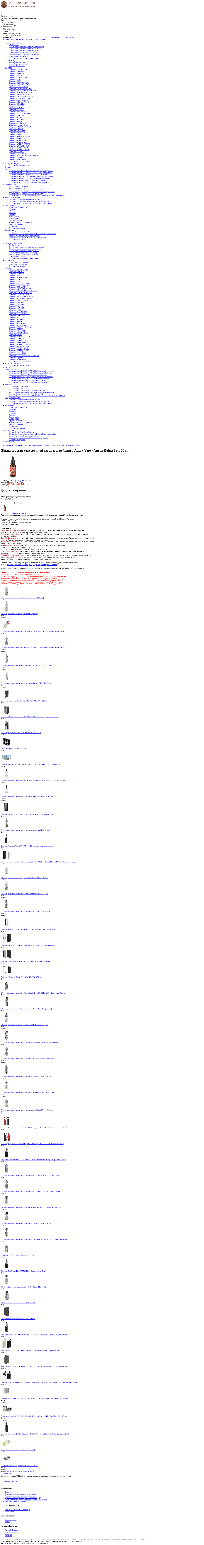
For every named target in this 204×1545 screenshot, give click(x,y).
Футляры (12, 213)
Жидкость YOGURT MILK (19, 146)
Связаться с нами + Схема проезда (17, 1510)
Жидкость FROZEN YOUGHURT (21, 96)
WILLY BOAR (9, 499)
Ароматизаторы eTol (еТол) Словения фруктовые (27, 180)
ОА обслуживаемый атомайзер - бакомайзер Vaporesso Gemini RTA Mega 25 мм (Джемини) (34, 1239)
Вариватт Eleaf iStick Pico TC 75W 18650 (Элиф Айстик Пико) (23, 1271)
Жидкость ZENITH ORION (19, 148)
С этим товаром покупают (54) (20, 513)
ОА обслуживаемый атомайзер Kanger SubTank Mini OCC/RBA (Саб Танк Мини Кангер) (33, 631)
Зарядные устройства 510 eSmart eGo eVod (24, 199)
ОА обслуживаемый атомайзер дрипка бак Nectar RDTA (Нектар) (24, 878)
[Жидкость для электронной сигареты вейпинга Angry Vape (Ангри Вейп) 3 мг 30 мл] (13, 478)
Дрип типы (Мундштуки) (18, 207)
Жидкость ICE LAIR (16, 110)
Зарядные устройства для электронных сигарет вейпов (29, 201)
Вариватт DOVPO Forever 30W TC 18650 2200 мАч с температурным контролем (30, 717)
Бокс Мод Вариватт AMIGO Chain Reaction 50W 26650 (21, 733)
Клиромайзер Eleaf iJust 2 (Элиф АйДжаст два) (18, 1450)
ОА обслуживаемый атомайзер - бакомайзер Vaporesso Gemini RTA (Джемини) (29, 1043)
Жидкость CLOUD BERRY (19, 83)
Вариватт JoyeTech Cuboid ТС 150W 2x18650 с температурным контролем (28, 929)
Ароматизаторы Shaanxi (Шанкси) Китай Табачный (28, 175)
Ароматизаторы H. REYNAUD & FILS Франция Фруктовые (31, 171)
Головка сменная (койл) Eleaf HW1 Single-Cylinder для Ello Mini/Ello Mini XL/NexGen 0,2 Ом (34, 1398)
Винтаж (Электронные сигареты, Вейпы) (24, 58)
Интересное (9, 442)
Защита (12, 215)
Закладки (8, 1534)
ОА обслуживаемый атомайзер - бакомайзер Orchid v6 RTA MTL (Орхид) (27, 665)
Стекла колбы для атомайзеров (20, 222)
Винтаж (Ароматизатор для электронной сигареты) (28, 182)
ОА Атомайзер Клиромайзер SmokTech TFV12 (18, 1303)
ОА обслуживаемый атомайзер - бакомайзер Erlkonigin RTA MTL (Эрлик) (27, 796)
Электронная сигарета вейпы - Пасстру (23, 52)
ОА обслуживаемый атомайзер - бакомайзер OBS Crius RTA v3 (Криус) (26, 1110)
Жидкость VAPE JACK (17, 140)
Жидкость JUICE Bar (16, 115)
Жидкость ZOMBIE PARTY (19, 150)
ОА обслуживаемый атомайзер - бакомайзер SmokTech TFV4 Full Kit (26, 1076)
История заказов (11, 1532)
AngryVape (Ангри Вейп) (22, 480)
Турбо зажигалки (15, 220)
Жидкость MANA (15, 117)
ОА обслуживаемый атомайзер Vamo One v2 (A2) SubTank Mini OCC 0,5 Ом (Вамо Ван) (33, 780)
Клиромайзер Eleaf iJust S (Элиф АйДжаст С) (17, 1255)
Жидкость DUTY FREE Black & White (23, 91)
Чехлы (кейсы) (14, 217)
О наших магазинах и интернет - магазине (20, 1494)
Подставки (13, 226)
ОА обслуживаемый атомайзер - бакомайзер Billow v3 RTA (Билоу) (25, 1025)
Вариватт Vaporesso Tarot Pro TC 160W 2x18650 (18, 1319)
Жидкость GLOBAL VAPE (19, 102)
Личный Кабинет (13, 39)
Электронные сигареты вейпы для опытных (25, 49)
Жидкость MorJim (15, 121)
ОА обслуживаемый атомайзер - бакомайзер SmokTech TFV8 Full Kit (26, 1223)
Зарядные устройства (13, 197)
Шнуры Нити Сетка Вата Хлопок (21, 232)
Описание (4, 513)
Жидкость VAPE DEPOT (18, 138)
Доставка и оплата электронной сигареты (20, 1496)
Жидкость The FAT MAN (18, 112)
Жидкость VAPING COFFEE (19, 144)
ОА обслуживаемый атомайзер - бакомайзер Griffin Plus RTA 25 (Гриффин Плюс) (30, 1191)
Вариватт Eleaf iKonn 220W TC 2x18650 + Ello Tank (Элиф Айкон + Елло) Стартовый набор (34, 1335)
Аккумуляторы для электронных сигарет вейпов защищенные (32, 192)
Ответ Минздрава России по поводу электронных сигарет (26, 1500)
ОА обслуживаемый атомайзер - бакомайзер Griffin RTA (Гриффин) (25, 911)
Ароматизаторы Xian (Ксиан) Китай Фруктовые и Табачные (31, 176)
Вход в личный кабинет (53, 37)
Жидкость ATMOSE (16, 71)
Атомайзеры (9, 60)
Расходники (9, 230)
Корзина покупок (25, 39)
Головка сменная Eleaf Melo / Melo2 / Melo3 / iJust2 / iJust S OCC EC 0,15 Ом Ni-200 (31, 764)
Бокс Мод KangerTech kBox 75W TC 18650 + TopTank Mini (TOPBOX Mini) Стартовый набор (35, 1128)
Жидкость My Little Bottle (18, 125)
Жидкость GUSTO (16, 106)
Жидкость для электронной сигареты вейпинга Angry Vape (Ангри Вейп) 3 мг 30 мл (48, 445)
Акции (7, 1522)
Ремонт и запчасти (16, 224)
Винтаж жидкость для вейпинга (21, 161)
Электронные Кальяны (17, 56)
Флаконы (12, 209)
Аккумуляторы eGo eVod (18, 188)
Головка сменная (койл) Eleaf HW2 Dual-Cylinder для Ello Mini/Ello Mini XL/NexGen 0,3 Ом (34, 1416)
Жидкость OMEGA (16, 129)
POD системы (14, 45)
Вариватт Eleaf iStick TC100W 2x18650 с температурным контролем (25, 961)
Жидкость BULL (15, 81)
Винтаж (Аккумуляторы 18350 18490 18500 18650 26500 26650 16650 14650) (37, 196)
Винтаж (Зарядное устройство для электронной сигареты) (30, 203)
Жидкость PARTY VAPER (18, 133)
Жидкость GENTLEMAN (18, 100)
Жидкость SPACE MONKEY (19, 136)
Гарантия (8, 1492)
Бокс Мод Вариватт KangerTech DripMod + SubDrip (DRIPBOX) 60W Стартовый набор (32, 1144)
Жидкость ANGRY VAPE (18, 70)
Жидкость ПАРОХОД (17, 152)
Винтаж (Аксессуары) (17, 228)
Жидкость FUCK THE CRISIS (20, 98)
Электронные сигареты (13, 43)
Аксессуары (9, 205)
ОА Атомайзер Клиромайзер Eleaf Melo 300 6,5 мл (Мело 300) (23, 1287)
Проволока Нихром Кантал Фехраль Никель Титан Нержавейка (32, 234)
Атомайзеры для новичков (18, 62)
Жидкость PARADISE (17, 131)
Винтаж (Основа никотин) (19, 165)
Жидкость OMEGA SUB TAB (20, 127)
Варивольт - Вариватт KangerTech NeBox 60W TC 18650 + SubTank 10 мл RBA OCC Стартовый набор (38, 862)
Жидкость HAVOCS (16, 108)
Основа (8, 167)
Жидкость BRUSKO (16, 79)
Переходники (14, 218)
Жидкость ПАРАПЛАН (17, 154)
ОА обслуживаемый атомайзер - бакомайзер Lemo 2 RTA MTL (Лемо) (26, 683)
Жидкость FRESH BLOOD (19, 94)
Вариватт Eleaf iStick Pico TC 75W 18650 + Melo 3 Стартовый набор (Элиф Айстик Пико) (33, 1160)
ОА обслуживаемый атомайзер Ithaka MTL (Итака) (19, 614)
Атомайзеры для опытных (18, 64)
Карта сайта (9, 1512)
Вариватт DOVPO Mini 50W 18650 (13, 749)
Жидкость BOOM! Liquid (18, 77)
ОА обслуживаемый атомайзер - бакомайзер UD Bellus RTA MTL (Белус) (27, 1092)
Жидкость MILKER (16, 119)
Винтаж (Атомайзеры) (17, 66)
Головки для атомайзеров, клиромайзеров (24, 236)
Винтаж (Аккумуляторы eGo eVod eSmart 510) (26, 194)
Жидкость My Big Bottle (18, 123)
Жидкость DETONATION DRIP (20, 89)
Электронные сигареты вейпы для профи (24, 50)
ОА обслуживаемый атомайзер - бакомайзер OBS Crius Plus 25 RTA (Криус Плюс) (30, 1175)
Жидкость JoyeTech (16, 157)
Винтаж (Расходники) (17, 239)
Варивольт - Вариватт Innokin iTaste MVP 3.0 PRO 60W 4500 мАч (24, 701)
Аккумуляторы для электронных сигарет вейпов (27, 190)
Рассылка (8, 1536)
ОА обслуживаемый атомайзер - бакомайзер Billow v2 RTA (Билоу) (25, 894)
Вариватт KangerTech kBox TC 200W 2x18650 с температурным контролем (28, 945)
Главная (4, 39)
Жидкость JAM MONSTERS (19, 113)
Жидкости (8, 68)
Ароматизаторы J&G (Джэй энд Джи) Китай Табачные (29, 178)
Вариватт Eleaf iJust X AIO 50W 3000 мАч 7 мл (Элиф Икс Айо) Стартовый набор (30, 1350)
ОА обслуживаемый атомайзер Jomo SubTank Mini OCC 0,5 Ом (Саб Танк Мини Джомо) (33, 647)
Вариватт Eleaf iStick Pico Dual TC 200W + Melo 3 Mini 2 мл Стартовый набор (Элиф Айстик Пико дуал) (39, 1382)
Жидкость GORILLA (17, 104)
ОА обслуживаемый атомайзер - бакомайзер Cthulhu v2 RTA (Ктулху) (26, 830)
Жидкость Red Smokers (17, 159)
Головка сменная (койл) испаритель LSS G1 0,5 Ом (19, 1466)
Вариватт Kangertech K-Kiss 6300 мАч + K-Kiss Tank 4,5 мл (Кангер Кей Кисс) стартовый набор (35, 1434)
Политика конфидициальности (16, 1501)
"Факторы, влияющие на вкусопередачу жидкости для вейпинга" (32, 565)
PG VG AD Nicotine (12, 163)
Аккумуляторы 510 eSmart (18, 186)
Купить (3, 617)
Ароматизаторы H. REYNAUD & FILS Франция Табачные (30, 173)
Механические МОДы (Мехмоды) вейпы (24, 54)
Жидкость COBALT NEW (18, 87)
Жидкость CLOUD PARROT (19, 85)
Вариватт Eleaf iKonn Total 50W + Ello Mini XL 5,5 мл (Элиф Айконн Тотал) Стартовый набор (35, 1366)
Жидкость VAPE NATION (18, 142)
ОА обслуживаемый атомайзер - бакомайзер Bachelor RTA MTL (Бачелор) (27, 1058)
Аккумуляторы (10, 184)
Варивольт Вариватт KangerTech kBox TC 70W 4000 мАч (21, 977)
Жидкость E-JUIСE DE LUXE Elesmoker (24, 155)
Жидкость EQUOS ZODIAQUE (20, 92)
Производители (10, 1520)
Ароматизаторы (11, 169)
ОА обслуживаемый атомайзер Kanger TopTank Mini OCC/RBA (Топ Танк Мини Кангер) (33, 993)
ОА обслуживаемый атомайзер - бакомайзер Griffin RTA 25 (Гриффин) (26, 1009)
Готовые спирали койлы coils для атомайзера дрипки (28, 237)
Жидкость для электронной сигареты (20, 1471)
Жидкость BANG (15, 75)
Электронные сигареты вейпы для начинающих (26, 47)
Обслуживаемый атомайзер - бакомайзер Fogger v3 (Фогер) (22, 598)
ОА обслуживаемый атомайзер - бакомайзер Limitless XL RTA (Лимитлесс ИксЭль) (31, 1207)
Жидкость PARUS (15, 134)
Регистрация (69, 37)
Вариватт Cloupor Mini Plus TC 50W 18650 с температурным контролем (27, 814)
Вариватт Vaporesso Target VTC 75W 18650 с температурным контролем (27, 846)
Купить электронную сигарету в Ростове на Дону (23, 1498)
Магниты (12, 211)
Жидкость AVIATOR (16, 73)
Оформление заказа (39, 39)
